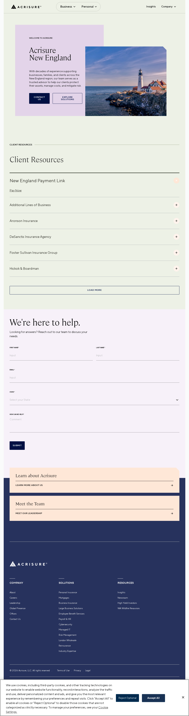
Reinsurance (65, 645)
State (12, 392)
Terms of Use (63, 670)
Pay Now (16, 190)
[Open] (177, 399)
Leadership (15, 603)
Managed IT (64, 629)
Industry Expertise (67, 651)
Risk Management (67, 635)
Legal (87, 670)
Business (66, 6)
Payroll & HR (65, 619)
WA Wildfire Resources (129, 608)
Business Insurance (68, 603)
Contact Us (15, 619)
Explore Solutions (67, 98)
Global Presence (17, 608)
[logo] (26, 6)
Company (166, 6)
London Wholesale (67, 640)
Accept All (153, 698)
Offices (13, 613)
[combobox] (92, 400)
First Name (14, 347)
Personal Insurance (68, 592)
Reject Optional (127, 698)
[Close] (183, 697)
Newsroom (123, 598)
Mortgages (64, 598)
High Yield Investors (127, 603)
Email (12, 370)
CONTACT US (39, 98)
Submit (17, 445)
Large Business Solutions (71, 608)
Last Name (100, 347)
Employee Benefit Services (71, 613)
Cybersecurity (65, 624)
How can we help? (17, 414)
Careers (13, 598)
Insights (151, 6)
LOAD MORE (94, 290)
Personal (87, 6)
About (13, 592)
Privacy (77, 670)
